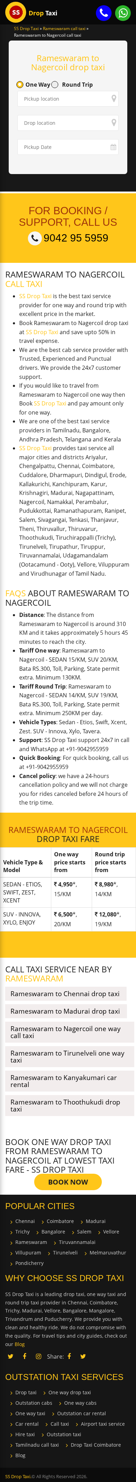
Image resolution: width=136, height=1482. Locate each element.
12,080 (107, 914)
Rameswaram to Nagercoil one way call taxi (65, 1032)
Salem (84, 1231)
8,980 (106, 884)
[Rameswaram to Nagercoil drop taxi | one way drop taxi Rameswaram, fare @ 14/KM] (15, 12)
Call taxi (60, 1423)
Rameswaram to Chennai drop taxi (65, 993)
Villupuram (28, 1252)
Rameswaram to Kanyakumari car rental (63, 1081)
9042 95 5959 (76, 238)
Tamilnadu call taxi (37, 1444)
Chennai (25, 1221)
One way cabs (80, 1403)
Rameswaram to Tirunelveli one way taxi (67, 1057)
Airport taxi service (103, 1423)
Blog (20, 1455)
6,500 (65, 914)
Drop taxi (26, 1392)
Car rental (27, 1423)
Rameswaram (31, 1242)
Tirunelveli (65, 1252)
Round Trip (77, 84)
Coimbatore (60, 1221)
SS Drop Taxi (35, 296)
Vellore (111, 1231)
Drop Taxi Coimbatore (96, 1444)
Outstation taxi (64, 1434)
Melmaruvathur (108, 1252)
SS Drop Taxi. (18, 1476)
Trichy (22, 1231)
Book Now (68, 1182)
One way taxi (30, 1413)
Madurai (96, 1221)
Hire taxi (25, 1434)
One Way (37, 84)
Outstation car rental (81, 1413)
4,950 (65, 884)
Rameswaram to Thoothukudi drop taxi (65, 1106)
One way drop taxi (69, 1392)
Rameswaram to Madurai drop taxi (65, 1011)
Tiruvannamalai (77, 1242)
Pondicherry (29, 1263)
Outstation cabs (33, 1403)
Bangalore (53, 1231)
